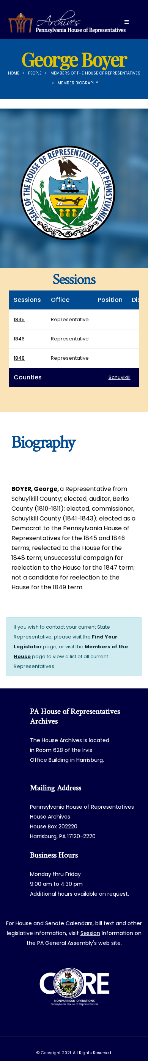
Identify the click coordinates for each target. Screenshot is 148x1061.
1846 (19, 338)
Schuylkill (120, 377)
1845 (19, 319)
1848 (19, 358)
